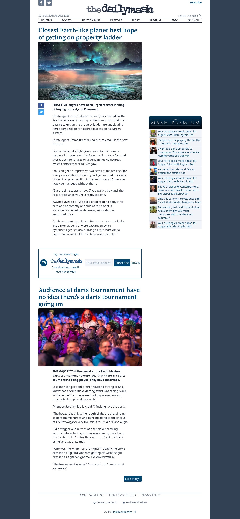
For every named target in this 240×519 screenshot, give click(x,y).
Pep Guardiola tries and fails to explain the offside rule (176, 171)
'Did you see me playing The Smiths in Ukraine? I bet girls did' (179, 141)
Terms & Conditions (122, 495)
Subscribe (122, 263)
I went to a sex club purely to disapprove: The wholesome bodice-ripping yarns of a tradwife (179, 152)
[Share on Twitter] (41, 112)
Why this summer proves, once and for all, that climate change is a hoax (179, 200)
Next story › (132, 479)
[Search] (200, 15)
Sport (136, 20)
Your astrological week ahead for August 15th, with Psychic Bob (177, 179)
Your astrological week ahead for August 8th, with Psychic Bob (177, 224)
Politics (46, 20)
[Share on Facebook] (41, 105)
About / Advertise (91, 495)
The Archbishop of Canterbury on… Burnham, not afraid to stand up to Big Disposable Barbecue (178, 190)
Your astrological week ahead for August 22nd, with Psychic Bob (177, 162)
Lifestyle (116, 20)
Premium (155, 20)
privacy (136, 262)
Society (67, 20)
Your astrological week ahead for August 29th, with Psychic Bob (177, 133)
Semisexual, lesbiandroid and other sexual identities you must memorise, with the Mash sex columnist (179, 212)
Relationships (91, 20)
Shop (195, 20)
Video (174, 20)
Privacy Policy (151, 495)
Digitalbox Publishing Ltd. (124, 511)
